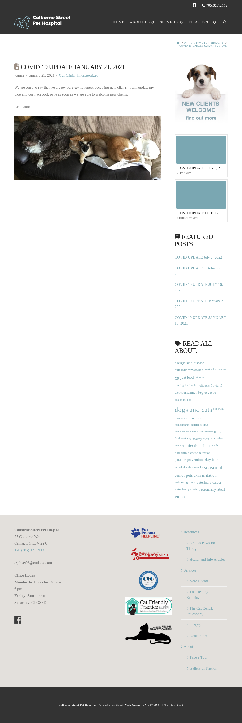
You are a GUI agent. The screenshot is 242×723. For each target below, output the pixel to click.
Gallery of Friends (203, 668)
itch (206, 445)
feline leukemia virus (186, 431)
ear (186, 418)
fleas (217, 432)
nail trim (181, 453)
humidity (180, 445)
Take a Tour (198, 657)
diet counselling (185, 392)
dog (199, 392)
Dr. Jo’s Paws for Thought (200, 546)
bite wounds (219, 369)
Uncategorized (87, 75)
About (188, 646)
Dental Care (198, 636)
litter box (216, 445)
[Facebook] (195, 5)
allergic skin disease (189, 363)
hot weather (216, 438)
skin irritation (205, 475)
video (180, 496)
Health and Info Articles (207, 559)
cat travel (200, 377)
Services (190, 570)
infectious (194, 445)
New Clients (199, 581)
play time (211, 459)
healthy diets (200, 439)
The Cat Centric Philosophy (199, 611)
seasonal (213, 468)
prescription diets (184, 467)
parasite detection (199, 452)
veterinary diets (186, 489)
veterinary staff (211, 489)
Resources (191, 532)
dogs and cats (193, 409)
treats (192, 482)
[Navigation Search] (223, 21)
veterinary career (209, 482)
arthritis (208, 369)
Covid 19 (217, 385)
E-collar (179, 418)
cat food (188, 377)
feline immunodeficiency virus (191, 424)
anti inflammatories (189, 370)
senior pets (184, 475)
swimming (181, 482)
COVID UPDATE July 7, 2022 (198, 257)
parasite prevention (189, 460)
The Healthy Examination (197, 595)
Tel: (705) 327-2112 (29, 550)
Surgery (195, 625)
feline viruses (206, 431)
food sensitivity (183, 438)
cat (178, 378)
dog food (210, 392)
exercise (195, 418)
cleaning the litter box (187, 385)
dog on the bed (183, 399)
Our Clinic (67, 75)
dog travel (218, 408)
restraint (198, 467)
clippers (204, 385)
